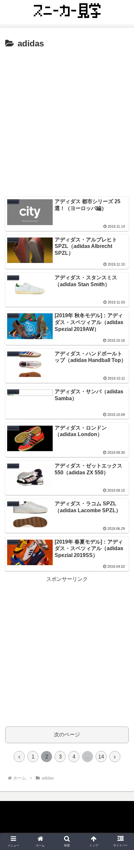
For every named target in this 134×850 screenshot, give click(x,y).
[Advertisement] (67, 122)
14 (101, 757)
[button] (120, 644)
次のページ (67, 734)
